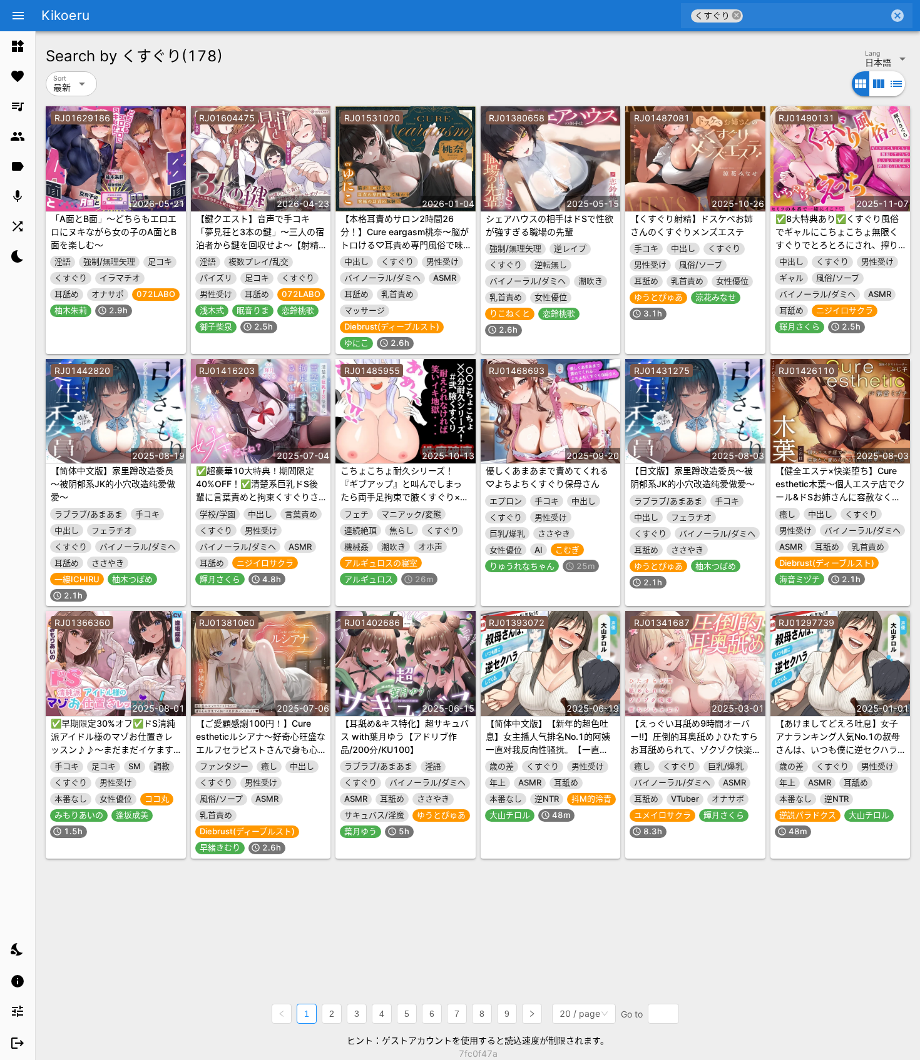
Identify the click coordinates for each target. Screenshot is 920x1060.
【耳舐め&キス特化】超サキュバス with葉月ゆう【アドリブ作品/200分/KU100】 (404, 736)
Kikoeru (65, 15)
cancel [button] (736, 15)
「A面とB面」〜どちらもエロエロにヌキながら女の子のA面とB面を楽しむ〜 (113, 231)
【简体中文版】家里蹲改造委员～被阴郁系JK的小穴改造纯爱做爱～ (113, 483)
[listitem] (17, 46)
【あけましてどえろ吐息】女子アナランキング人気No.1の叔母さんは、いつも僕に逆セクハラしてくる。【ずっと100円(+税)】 (837, 749)
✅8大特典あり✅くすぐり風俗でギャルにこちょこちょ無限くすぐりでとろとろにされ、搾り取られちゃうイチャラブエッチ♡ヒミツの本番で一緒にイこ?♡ (838, 244)
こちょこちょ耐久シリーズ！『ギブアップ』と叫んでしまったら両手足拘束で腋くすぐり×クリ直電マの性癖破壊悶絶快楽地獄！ (404, 496)
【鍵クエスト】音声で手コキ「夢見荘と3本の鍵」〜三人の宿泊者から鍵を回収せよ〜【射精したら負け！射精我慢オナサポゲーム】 (260, 244)
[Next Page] (532, 1014)
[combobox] (815, 15)
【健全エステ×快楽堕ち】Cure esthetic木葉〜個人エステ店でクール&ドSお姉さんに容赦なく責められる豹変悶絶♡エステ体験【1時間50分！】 (840, 496)
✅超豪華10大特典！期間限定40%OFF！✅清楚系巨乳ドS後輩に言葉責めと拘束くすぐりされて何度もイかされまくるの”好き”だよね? (259, 496)
